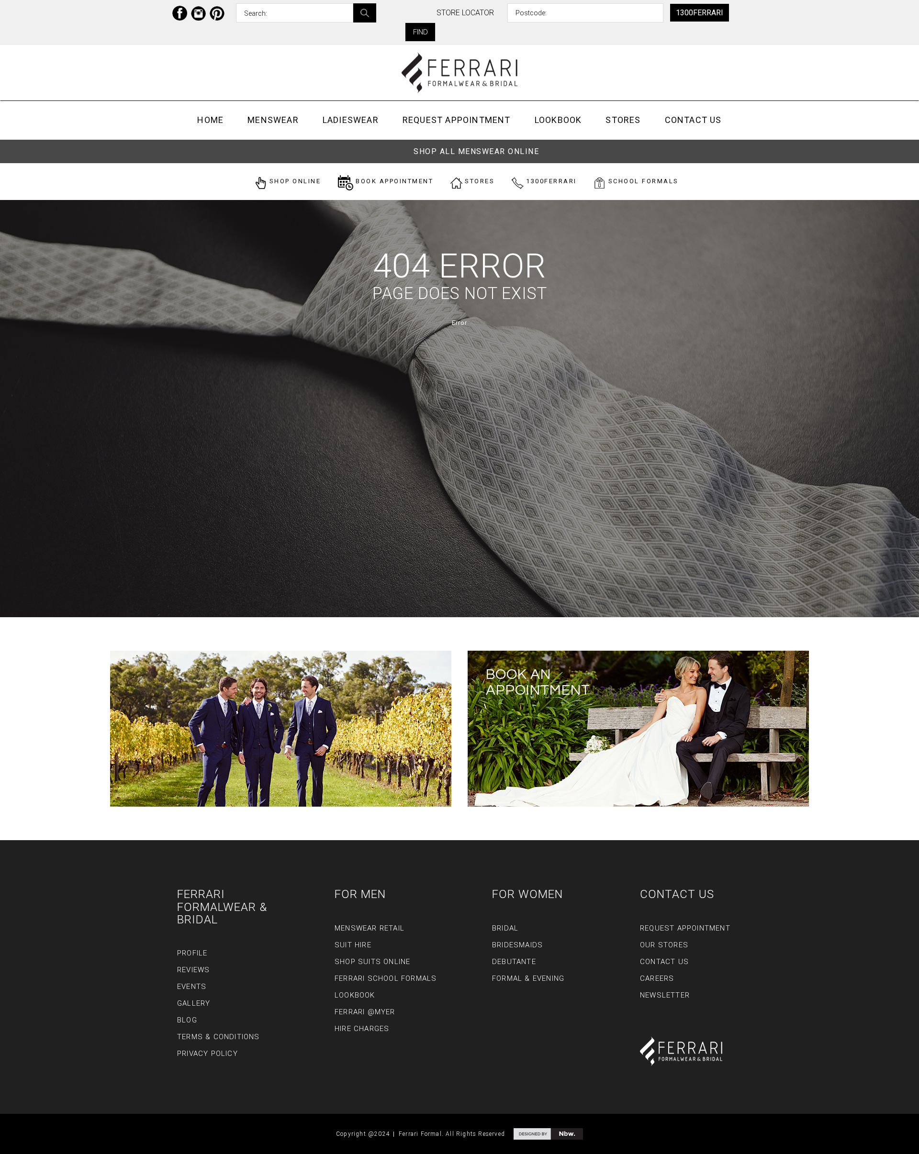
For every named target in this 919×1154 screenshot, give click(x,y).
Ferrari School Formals (386, 978)
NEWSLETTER (665, 995)
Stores (622, 120)
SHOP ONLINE (294, 181)
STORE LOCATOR (465, 12)
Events (191, 986)
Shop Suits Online (372, 961)
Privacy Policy (207, 1053)
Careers (657, 978)
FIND (420, 32)
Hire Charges (362, 1028)
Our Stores (664, 945)
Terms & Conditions (218, 1036)
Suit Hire (353, 945)
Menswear (273, 120)
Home (210, 120)
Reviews (193, 969)
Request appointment (457, 120)
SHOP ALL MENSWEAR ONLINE (476, 151)
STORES (478, 181)
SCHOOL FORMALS (642, 181)
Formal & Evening (528, 978)
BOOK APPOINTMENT (393, 181)
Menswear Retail (369, 928)
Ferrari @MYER (365, 1012)
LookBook (558, 120)
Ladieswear (351, 120)
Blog (187, 1020)
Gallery (193, 1003)
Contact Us (693, 120)
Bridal (505, 928)
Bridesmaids (517, 945)
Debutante (514, 961)
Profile (192, 953)
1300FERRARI (699, 12)
